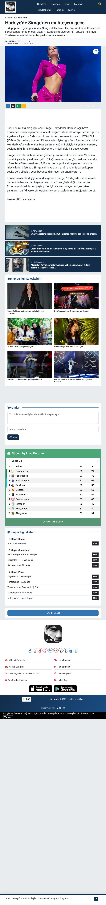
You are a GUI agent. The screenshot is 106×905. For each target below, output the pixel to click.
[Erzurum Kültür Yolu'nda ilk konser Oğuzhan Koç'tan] (76, 364)
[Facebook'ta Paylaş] (8, 106)
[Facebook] (30, 650)
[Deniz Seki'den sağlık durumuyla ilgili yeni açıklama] (29, 296)
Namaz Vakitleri (16, 667)
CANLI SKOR (53, 612)
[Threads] (65, 650)
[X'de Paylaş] (13, 106)
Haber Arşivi (63, 680)
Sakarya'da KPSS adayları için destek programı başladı (39, 898)
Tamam (8, 717)
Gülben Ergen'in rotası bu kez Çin (68, 346)
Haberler (10, 18)
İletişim (60, 10)
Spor (67, 4)
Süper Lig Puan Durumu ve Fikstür (23, 673)
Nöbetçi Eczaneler (17, 660)
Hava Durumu (64, 660)
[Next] (71, 650)
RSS (28, 699)
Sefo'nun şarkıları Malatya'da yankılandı (24, 379)
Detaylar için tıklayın (53, 521)
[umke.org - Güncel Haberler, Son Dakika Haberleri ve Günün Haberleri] (10, 6)
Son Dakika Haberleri (17, 680)
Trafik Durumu (63, 667)
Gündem (41, 4)
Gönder (13, 437)
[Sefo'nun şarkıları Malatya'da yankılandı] (29, 364)
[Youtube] (55, 650)
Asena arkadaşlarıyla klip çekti (20, 346)
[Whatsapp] (76, 650)
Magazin (78, 4)
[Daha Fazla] (23, 106)
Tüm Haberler (44, 10)
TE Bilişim (60, 708)
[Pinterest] (40, 650)
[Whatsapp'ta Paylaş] (18, 106)
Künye (71, 10)
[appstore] (40, 688)
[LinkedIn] (50, 650)
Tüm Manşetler (64, 673)
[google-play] (65, 688)
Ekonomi (55, 4)
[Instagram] (45, 650)
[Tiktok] (60, 650)
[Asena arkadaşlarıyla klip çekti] (29, 331)
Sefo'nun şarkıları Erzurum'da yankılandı (71, 311)
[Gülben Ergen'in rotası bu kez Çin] (76, 331)
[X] (35, 650)
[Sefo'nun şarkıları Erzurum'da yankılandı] (76, 296)
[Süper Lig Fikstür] (97, 532)
